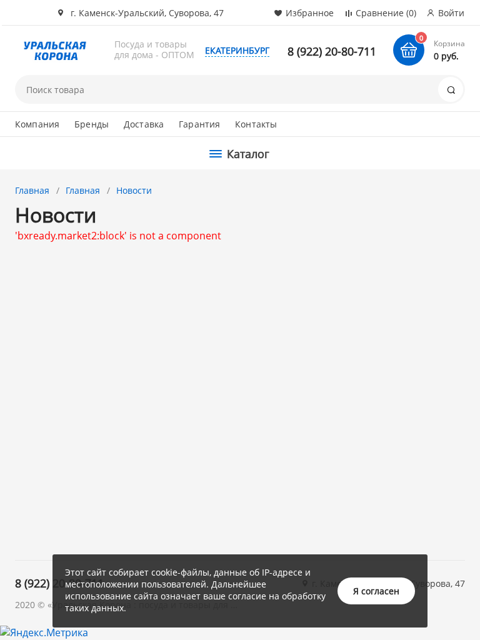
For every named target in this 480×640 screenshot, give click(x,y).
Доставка (144, 124)
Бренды (91, 124)
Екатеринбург (237, 50)
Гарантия (199, 124)
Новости (134, 190)
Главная (32, 190)
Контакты (256, 124)
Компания (37, 124)
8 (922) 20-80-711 (332, 51)
